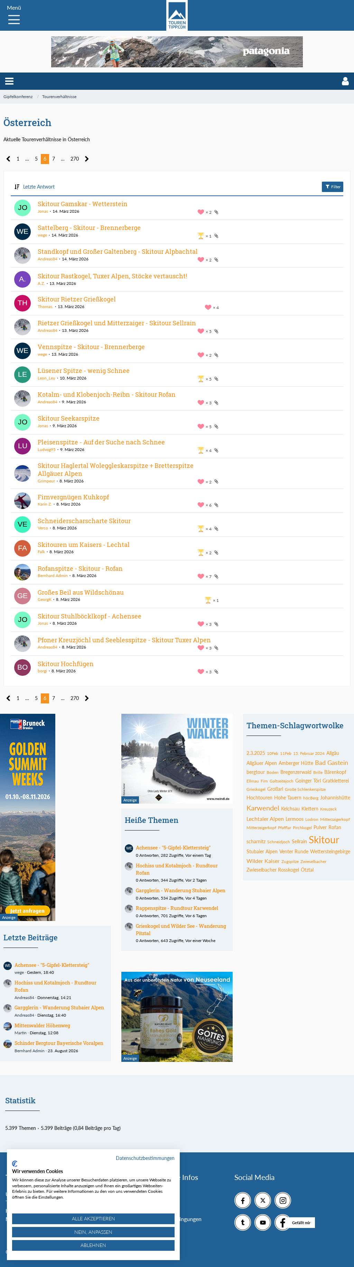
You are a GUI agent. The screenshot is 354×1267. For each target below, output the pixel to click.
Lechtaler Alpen (265, 818)
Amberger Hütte (296, 763)
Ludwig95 (47, 449)
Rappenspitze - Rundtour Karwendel (177, 908)
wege (42, 235)
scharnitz (256, 841)
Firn (264, 781)
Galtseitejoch (282, 781)
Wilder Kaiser (263, 860)
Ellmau (252, 781)
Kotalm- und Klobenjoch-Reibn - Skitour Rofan (107, 394)
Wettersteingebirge (330, 851)
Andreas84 (47, 258)
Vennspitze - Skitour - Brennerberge (91, 347)
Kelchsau (290, 809)
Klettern (309, 809)
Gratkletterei (336, 781)
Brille (318, 772)
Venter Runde (293, 851)
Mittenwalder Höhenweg (42, 1025)
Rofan (334, 827)
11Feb (285, 753)
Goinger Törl (308, 781)
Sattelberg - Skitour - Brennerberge (89, 227)
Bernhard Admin (53, 575)
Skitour (324, 839)
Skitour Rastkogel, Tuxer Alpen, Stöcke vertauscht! (112, 276)
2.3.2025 (255, 753)
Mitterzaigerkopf (335, 819)
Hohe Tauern (287, 797)
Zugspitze (290, 861)
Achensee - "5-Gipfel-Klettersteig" (52, 965)
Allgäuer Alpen (261, 763)
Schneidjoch (278, 841)
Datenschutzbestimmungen (145, 1158)
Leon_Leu (46, 378)
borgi (42, 670)
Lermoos (295, 819)
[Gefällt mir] (282, 1222)
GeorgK (45, 599)
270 (75, 159)
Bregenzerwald (295, 772)
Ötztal (307, 870)
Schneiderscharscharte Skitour (84, 521)
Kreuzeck (328, 809)
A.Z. (41, 283)
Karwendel (262, 808)
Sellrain (299, 841)
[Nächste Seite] (87, 159)
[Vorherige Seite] (8, 159)
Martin (21, 1032)
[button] (9, 81)
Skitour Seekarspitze (69, 418)
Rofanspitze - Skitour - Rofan (80, 568)
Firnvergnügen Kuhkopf (73, 497)
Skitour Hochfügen (66, 664)
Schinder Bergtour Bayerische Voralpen (59, 1043)
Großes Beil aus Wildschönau (81, 592)
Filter (335, 186)
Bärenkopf (335, 772)
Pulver (320, 827)
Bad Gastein (331, 762)
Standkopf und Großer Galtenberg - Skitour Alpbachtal (118, 251)
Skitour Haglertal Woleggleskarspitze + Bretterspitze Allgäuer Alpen (116, 469)
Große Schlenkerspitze (305, 789)
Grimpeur (46, 480)
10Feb (272, 753)
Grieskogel (256, 789)
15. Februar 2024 (309, 753)
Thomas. (45, 306)
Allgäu (332, 753)
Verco (43, 527)
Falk (41, 551)
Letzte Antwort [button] (39, 187)
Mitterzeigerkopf (261, 827)
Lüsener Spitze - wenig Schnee (84, 370)
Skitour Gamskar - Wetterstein (83, 204)
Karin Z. (45, 504)
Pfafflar (284, 827)
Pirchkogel (302, 827)
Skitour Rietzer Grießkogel (77, 299)
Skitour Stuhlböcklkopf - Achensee (89, 616)
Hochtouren (259, 797)
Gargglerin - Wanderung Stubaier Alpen (59, 1007)
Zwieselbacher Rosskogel (272, 870)
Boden (273, 772)
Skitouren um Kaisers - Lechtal (84, 544)
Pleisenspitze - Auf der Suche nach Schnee (101, 442)
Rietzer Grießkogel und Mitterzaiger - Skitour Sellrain (117, 323)
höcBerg (310, 797)
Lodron (311, 819)
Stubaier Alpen (262, 851)
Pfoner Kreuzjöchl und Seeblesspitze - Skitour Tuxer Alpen (124, 640)
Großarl (275, 789)
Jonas (43, 211)
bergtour (255, 772)
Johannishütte (335, 797)
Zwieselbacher (313, 861)
